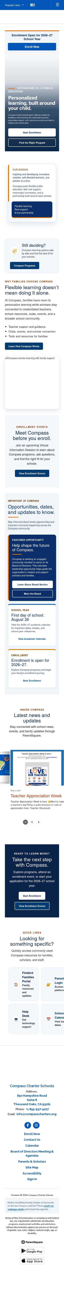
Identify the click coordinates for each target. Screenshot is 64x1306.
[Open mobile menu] (57, 5)
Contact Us (32, 1137)
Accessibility (32, 1171)
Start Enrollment (32, 132)
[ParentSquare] (32, 1239)
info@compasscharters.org (36, 1111)
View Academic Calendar (32, 638)
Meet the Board (32, 593)
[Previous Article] (32, 819)
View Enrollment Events (32, 473)
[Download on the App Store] (32, 1258)
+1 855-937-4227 (37, 1106)
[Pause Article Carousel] (25, 820)
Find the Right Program (32, 142)
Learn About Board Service (32, 584)
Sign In (32, 1176)
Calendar (32, 1143)
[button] (14, 5)
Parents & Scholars (32, 1159)
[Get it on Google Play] (32, 1248)
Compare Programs (24, 265)
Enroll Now (32, 47)
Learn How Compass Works (24, 346)
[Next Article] (38, 819)
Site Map (32, 1165)
